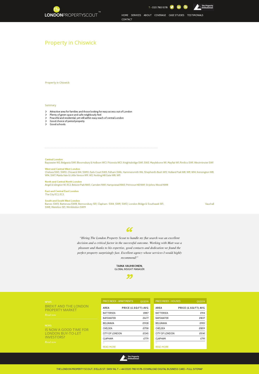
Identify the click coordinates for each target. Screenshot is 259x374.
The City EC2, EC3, (54, 194)
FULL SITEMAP (195, 369)
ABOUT (148, 15)
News (48, 302)
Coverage (160, 15)
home (125, 15)
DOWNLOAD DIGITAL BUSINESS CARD (164, 369)
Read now (50, 314)
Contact (127, 19)
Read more (109, 346)
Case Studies (176, 15)
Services (136, 15)
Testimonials (195, 15)
